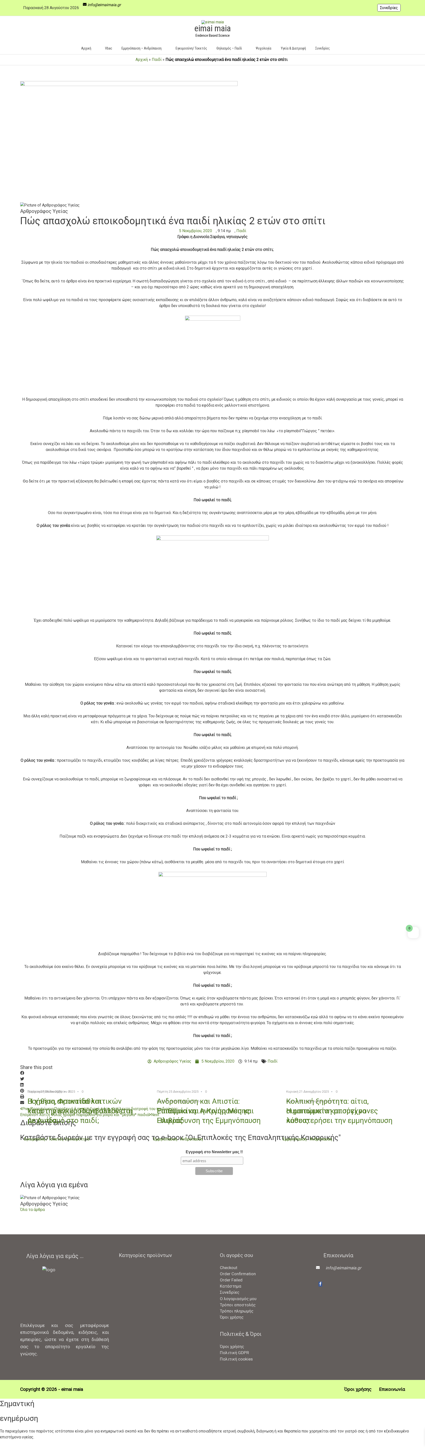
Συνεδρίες (389, 7)
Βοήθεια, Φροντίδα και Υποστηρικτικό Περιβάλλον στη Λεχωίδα (80, 1111)
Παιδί (157, 59)
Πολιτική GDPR (234, 1352)
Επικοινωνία (392, 1389)
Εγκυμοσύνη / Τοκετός (44, 1139)
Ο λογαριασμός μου (238, 1298)
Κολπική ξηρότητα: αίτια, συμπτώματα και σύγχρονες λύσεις (332, 1111)
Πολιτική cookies (236, 1359)
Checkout (228, 1267)
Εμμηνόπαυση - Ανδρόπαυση (178, 1139)
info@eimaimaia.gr (104, 4)
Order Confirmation (238, 1273)
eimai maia (212, 28)
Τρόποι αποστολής (238, 1304)
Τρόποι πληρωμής (236, 1311)
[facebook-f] (320, 1284)
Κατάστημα (230, 1286)
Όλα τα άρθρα (32, 1209)
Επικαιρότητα (77, 1139)
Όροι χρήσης (231, 1317)
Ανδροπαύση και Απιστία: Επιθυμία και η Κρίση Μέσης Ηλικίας (203, 1111)
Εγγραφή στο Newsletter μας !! (214, 1152)
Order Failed (231, 1279)
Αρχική (142, 59)
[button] (341, 48)
